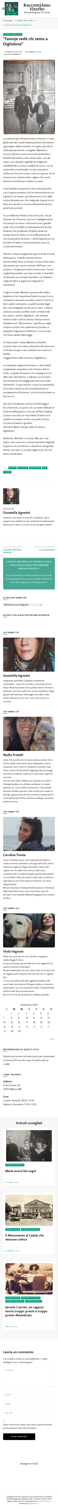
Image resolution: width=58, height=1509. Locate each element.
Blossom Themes (44, 1501)
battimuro (22, 468)
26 (41, 1027)
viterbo (7, 472)
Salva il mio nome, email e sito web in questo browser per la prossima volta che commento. (27, 1426)
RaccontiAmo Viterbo (36, 6)
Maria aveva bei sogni (20, 1171)
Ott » (52, 1039)
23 (19, 1027)
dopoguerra (35, 468)
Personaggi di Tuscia (31, 1298)
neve (44, 468)
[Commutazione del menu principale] (3, 9)
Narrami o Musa (12, 1229)
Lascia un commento (12, 55)
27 (48, 1027)
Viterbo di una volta (12, 34)
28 (5, 1031)
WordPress (34, 1503)
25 (34, 1027)
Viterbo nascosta (33, 1301)
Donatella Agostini (13, 52)
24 (27, 1027)
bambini (12, 468)
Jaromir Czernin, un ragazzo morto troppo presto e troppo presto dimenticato (26, 1311)
